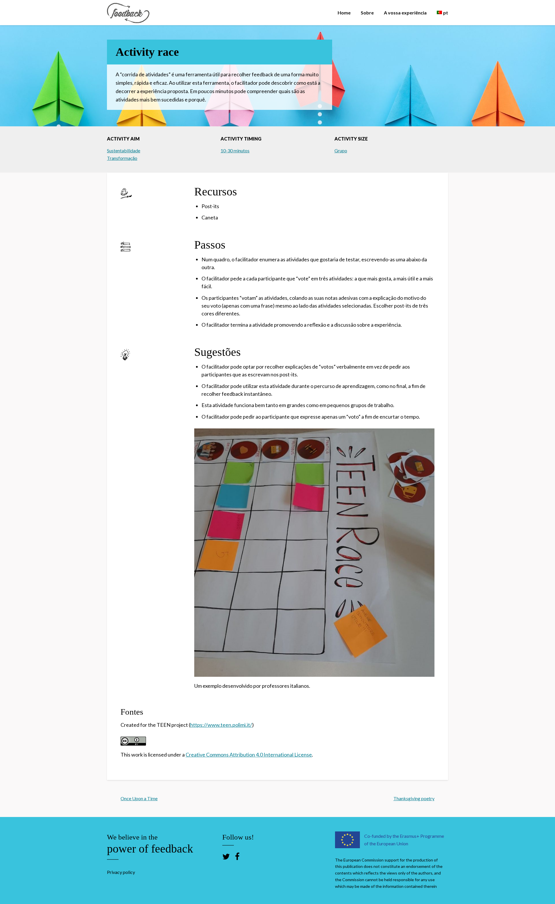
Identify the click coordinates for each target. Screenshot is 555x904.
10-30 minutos (235, 150)
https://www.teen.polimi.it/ (221, 725)
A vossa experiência (405, 12)
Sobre (367, 12)
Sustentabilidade (123, 150)
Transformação (122, 158)
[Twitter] (226, 856)
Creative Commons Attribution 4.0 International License (249, 754)
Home (344, 12)
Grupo (340, 150)
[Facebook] (237, 856)
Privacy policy (121, 872)
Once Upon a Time (139, 798)
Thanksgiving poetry (413, 798)
